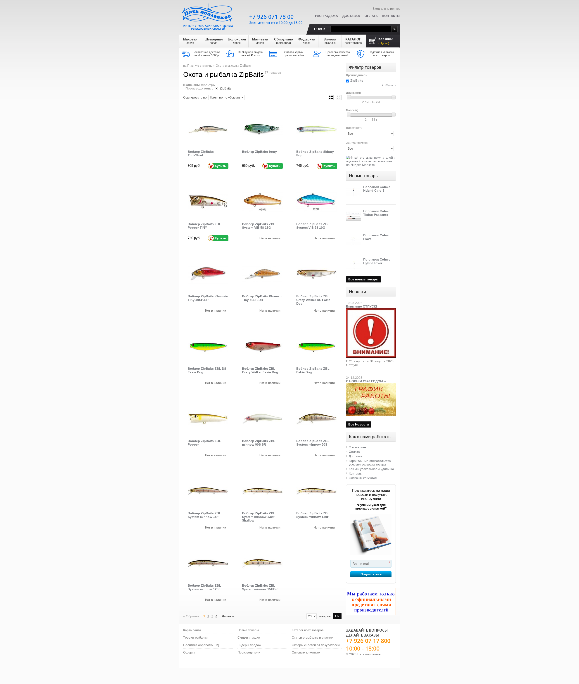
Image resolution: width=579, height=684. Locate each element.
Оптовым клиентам (363, 478)
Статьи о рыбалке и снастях (312, 637)
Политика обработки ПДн (202, 645)
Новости (357, 291)
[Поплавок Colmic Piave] (353, 240)
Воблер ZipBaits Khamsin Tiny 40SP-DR (262, 298)
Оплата (371, 16)
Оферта (189, 652)
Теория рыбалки (195, 637)
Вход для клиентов (386, 8)
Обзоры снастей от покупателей (316, 645)
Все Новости (358, 424)
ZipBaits (225, 88)
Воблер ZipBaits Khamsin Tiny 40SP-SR (208, 298)
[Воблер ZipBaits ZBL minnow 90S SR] (262, 419)
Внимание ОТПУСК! (361, 306)
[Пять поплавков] (208, 15)
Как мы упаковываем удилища (371, 469)
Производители (248, 652)
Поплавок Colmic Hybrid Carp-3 (376, 188)
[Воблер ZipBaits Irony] (262, 129)
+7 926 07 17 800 (368, 640)
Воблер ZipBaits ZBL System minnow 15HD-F (260, 587)
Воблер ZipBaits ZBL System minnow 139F (313, 515)
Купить (220, 166)
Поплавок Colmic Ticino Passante (376, 212)
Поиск (319, 29)
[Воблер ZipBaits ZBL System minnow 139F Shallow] (262, 491)
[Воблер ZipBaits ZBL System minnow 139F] (316, 491)
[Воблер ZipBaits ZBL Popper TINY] (208, 202)
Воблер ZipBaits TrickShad (201, 153)
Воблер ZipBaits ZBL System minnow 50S (313, 442)
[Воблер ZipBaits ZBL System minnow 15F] (208, 491)
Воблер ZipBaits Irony (259, 151)
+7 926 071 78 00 (271, 16)
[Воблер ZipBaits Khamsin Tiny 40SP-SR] (208, 274)
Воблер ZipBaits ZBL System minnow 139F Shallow (258, 516)
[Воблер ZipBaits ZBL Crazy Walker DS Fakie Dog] (316, 274)
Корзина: (385, 41)
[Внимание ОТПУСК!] (371, 310)
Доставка (351, 16)
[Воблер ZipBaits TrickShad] (208, 129)
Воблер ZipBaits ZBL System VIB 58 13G (258, 225)
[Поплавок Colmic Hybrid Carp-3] (353, 192)
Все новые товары (363, 279)
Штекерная (213, 41)
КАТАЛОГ (353, 41)
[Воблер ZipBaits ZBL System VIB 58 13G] (262, 202)
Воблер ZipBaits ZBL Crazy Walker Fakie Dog (260, 370)
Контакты (391, 16)
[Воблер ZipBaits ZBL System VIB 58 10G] (316, 202)
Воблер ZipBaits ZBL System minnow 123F (204, 587)
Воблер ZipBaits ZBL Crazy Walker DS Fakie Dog (313, 299)
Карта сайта (192, 630)
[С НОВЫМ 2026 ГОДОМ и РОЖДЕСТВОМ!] (371, 385)
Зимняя (330, 41)
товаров (325, 616)
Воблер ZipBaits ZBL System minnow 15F (204, 515)
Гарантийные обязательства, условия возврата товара (370, 462)
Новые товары (364, 175)
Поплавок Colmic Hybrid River (376, 261)
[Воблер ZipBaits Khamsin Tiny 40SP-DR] (262, 274)
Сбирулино (283, 41)
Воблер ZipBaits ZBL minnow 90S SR (258, 442)
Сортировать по (195, 97)
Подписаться (371, 574)
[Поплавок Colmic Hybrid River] (353, 265)
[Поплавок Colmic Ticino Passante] (353, 216)
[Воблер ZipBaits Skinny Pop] (316, 129)
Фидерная (306, 41)
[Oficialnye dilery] (371, 601)
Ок (337, 616)
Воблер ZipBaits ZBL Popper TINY (204, 225)
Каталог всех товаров (307, 630)
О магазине (357, 447)
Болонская (237, 41)
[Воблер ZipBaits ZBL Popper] (208, 419)
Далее (228, 616)
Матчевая (260, 41)
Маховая (190, 41)
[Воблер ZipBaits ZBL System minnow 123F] (208, 563)
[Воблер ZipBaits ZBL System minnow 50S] (316, 419)
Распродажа (326, 16)
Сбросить (390, 85)
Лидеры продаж (249, 645)
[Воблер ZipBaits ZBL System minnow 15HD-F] (262, 563)
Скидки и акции (248, 637)
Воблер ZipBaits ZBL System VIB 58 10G (313, 225)
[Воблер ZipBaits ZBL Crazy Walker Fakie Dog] (262, 346)
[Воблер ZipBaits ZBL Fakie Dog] (316, 346)
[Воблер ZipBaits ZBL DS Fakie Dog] (208, 346)
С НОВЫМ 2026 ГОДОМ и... (367, 381)
